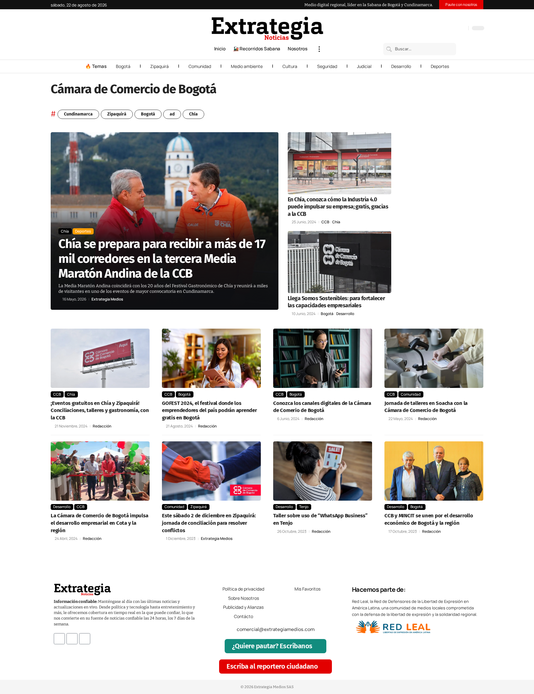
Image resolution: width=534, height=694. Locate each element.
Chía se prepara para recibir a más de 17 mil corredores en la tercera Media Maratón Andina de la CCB (161, 259)
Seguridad (327, 66)
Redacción (102, 426)
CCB (325, 222)
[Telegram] (456, 29)
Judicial (364, 66)
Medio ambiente (247, 66)
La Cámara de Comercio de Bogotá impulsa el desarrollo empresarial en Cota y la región (99, 523)
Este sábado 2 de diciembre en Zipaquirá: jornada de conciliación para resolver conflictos (209, 523)
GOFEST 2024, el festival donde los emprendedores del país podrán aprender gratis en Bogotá (209, 410)
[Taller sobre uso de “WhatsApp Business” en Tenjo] (322, 471)
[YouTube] (437, 29)
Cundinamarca (78, 114)
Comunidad (200, 66)
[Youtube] (84, 638)
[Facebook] (431, 29)
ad (172, 114)
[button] (319, 49)
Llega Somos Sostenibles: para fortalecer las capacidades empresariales (336, 302)
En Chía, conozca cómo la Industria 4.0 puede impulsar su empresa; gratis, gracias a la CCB (338, 206)
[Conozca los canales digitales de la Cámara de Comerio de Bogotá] (322, 358)
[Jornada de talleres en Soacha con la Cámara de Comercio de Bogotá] (433, 358)
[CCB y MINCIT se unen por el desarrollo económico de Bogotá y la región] (433, 471)
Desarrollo (401, 66)
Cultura (289, 66)
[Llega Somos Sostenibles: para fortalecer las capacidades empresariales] (339, 262)
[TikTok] (450, 29)
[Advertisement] (441, 225)
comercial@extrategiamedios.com (276, 629)
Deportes (440, 66)
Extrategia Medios (107, 299)
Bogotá (123, 66)
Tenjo (303, 506)
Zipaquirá (159, 66)
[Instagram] (443, 29)
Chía (193, 114)
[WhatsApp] (462, 29)
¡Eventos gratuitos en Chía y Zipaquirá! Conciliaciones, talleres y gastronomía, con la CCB (100, 410)
